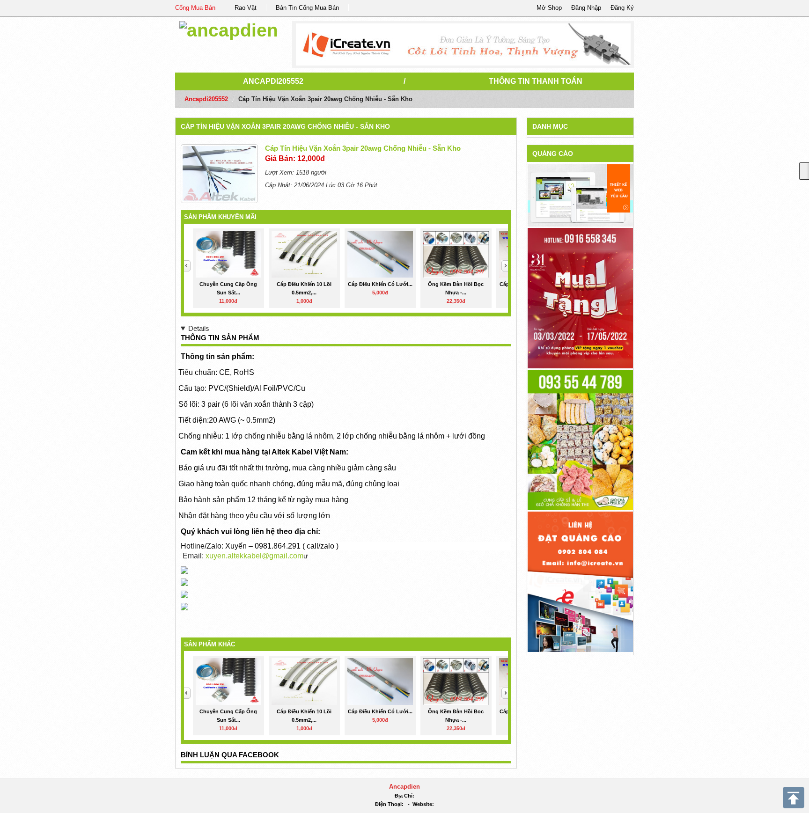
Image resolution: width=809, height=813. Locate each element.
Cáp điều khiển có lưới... (380, 284)
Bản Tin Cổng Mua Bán (307, 7)
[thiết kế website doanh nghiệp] (580, 194)
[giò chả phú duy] (580, 439)
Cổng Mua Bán (195, 7)
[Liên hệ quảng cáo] (580, 581)
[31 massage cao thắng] (580, 297)
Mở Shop (549, 7)
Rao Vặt (246, 7)
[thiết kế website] (463, 44)
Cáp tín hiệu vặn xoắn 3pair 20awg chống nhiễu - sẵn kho (285, 126)
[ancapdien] (228, 29)
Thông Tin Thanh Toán (535, 81)
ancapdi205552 (273, 81)
